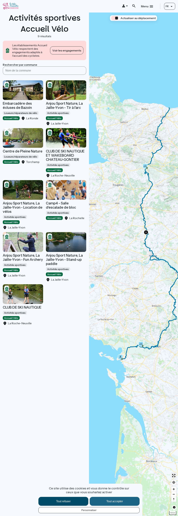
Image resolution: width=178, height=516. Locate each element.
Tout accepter (114, 501)
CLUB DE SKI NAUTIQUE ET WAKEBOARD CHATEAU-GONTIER (65, 155)
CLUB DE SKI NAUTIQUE (22, 307)
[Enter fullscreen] (173, 475)
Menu (144, 6)
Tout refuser (63, 501)
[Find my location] (173, 482)
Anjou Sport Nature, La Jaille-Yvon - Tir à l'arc (64, 105)
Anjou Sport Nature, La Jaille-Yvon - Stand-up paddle (64, 259)
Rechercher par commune (20, 64)
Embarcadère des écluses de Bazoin (17, 105)
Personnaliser (88, 510)
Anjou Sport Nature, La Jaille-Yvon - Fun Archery (23, 257)
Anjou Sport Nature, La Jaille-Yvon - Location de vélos (22, 207)
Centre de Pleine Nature (22, 151)
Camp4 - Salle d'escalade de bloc (61, 205)
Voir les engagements (66, 50)
